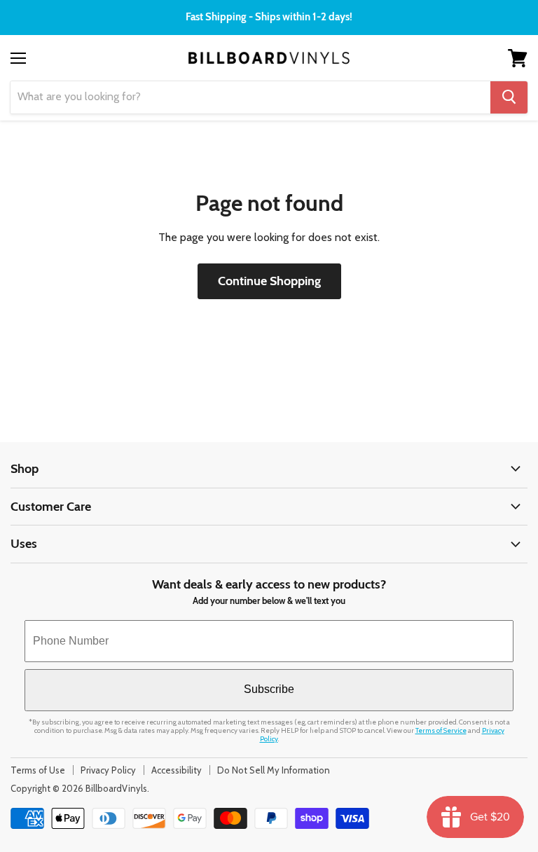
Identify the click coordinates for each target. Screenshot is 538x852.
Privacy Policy (108, 770)
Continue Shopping (269, 281)
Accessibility (176, 770)
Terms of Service (441, 730)
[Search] (508, 97)
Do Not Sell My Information (273, 770)
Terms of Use (38, 770)
